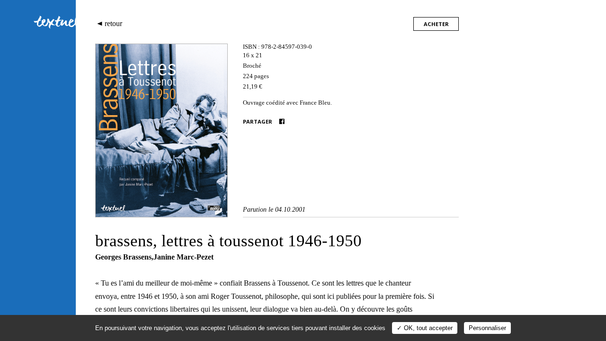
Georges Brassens (123, 257)
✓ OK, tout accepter (425, 328)
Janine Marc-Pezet (183, 257)
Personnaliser (487, 328)
